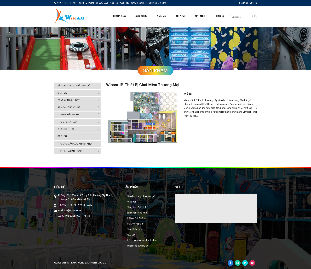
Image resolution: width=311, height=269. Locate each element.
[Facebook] (230, 263)
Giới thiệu (200, 16)
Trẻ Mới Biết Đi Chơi (68, 114)
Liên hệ (220, 16)
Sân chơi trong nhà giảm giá (74, 85)
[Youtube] (252, 263)
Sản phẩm (141, 16)
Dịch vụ (161, 16)
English (253, 3)
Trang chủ (119, 16)
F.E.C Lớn (62, 136)
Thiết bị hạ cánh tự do (70, 151)
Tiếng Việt (243, 3)
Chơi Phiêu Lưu (66, 129)
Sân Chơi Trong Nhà (69, 107)
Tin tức (180, 16)
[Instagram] (238, 263)
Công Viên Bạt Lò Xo (69, 100)
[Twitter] (245, 263)
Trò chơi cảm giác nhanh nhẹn (75, 143)
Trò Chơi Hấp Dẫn (67, 122)
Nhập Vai (62, 93)
